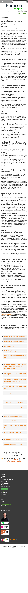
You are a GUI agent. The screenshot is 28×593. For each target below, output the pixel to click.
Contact (3, 476)
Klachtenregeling (5, 484)
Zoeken (26, 1)
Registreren (8, 11)
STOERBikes (4, 496)
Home (2, 17)
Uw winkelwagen (22, 11)
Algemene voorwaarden (7, 479)
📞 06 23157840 (13, 460)
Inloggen (3, 11)
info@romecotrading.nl (14, 462)
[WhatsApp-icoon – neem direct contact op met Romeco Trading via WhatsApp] (5, 522)
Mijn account (4, 478)
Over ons (3, 474)
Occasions (3, 503)
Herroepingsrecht (5, 483)
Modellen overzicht (5, 486)
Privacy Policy (4, 481)
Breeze (2, 497)
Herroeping (4, 489)
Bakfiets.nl (3, 494)
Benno (2, 501)
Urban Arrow (4, 492)
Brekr (2, 499)
